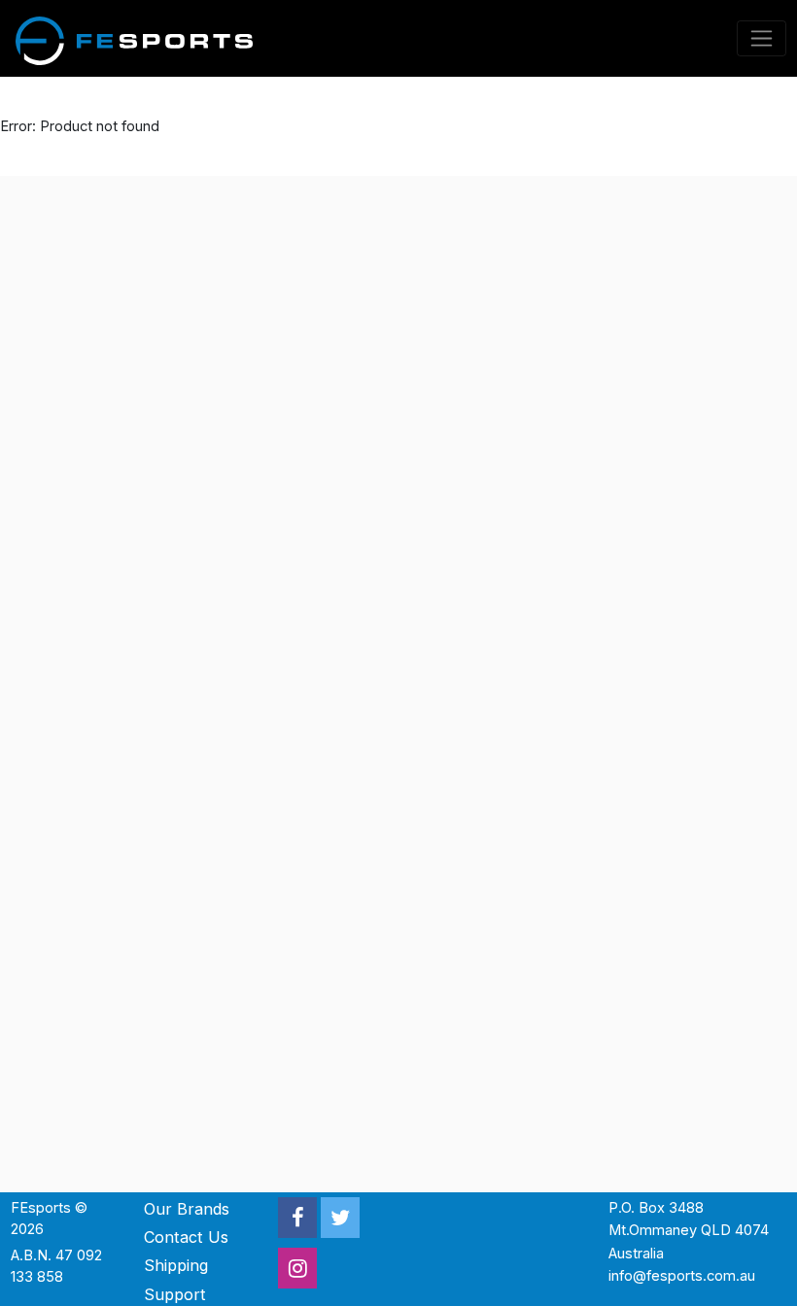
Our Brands (186, 1209)
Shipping (176, 1265)
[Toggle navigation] (762, 38)
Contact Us (186, 1237)
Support (175, 1294)
